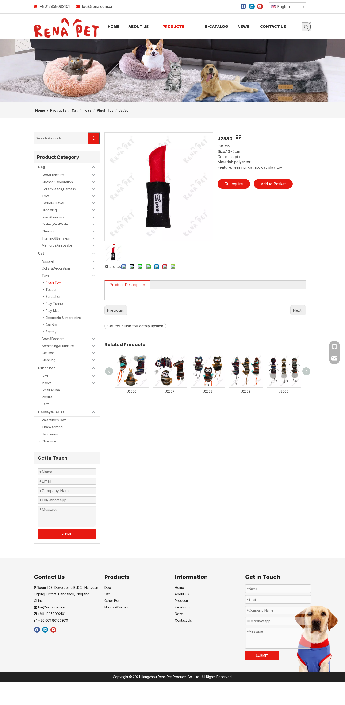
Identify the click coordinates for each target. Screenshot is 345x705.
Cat (41, 253)
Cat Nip (51, 325)
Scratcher (53, 296)
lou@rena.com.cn (97, 6)
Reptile (47, 397)
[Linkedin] (252, 6)
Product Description (127, 284)
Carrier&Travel (53, 203)
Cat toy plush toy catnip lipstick (135, 326)
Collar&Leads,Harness (59, 189)
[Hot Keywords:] (306, 26)
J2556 (132, 391)
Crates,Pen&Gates (56, 224)
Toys (46, 196)
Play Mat (52, 311)
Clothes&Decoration (57, 182)
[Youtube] (260, 6)
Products (182, 601)
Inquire (236, 184)
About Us (182, 594)
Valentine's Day (54, 420)
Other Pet (46, 368)
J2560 (284, 391)
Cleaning (48, 231)
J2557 (170, 391)
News (179, 614)
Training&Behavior (56, 238)
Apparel (48, 261)
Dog (41, 167)
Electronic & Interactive (63, 318)
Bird (45, 376)
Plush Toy (53, 282)
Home (179, 587)
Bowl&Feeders (53, 217)
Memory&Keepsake (57, 245)
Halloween (50, 434)
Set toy (51, 332)
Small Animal (51, 390)
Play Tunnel (55, 304)
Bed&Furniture (53, 175)
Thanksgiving (52, 427)
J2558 (208, 391)
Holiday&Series (51, 412)
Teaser (51, 289)
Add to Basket (273, 184)
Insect (46, 383)
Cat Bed (48, 353)
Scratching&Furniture (58, 346)
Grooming (49, 210)
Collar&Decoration (56, 268)
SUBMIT (67, 534)
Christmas (49, 441)
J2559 (246, 391)
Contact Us (183, 620)
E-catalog (182, 607)
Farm (45, 404)
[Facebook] (243, 6)
